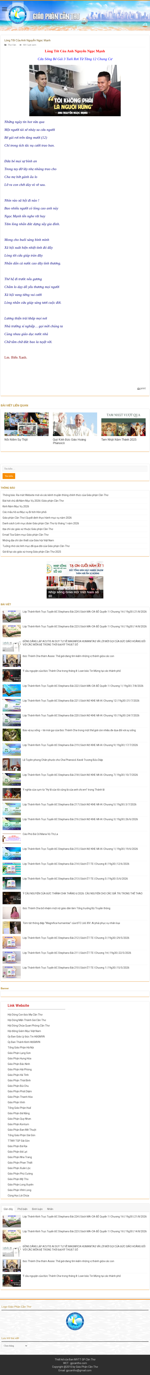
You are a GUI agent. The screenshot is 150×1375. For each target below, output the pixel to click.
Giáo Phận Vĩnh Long (19, 1190)
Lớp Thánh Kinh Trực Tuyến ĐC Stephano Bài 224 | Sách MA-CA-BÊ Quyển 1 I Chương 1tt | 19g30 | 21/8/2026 (85, 611)
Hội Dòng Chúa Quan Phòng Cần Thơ (29, 1025)
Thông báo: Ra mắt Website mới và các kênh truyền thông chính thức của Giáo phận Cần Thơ (55, 495)
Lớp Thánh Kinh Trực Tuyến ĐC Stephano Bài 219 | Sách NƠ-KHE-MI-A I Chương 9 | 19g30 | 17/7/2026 (80, 745)
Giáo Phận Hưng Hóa (19, 1058)
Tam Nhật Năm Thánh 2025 (118, 439)
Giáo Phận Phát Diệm (20, 1091)
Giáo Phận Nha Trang (20, 1157)
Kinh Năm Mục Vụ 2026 (16, 506)
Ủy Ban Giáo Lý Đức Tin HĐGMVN (26, 1036)
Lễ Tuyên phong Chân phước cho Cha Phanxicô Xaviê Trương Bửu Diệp (63, 759)
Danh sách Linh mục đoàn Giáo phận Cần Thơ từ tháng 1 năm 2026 (41, 523)
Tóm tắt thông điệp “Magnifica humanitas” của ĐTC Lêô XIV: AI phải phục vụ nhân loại (71, 923)
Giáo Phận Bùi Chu (18, 1085)
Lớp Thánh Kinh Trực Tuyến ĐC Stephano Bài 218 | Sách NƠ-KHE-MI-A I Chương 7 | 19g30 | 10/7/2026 (80, 774)
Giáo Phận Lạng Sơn (19, 1053)
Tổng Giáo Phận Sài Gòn (21, 1135)
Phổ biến (22, 1209)
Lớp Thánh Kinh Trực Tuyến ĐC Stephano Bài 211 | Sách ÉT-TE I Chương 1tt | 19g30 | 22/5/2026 (77, 952)
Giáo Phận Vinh (16, 1102)
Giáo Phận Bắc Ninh (19, 1063)
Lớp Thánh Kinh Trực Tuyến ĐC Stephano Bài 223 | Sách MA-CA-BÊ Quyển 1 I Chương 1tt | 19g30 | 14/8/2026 (85, 626)
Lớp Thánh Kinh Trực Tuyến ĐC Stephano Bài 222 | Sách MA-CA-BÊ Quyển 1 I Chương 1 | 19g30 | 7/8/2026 (83, 685)
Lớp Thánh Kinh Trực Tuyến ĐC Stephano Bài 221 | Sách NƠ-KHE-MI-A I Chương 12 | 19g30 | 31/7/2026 (81, 700)
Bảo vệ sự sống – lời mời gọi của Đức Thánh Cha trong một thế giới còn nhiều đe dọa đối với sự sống (79, 730)
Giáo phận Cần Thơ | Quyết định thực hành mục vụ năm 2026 (37, 517)
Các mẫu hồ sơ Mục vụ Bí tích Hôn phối (24, 512)
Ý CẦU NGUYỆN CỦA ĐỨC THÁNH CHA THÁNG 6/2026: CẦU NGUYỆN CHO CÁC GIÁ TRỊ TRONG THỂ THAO (82, 893)
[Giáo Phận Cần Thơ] (75, 16)
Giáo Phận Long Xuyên (20, 1184)
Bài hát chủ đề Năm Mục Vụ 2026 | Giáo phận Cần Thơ (33, 500)
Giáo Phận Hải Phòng (20, 1069)
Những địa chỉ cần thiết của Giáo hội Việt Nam (28, 540)
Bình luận (37, 1209)
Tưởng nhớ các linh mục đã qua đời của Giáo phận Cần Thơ (36, 546)
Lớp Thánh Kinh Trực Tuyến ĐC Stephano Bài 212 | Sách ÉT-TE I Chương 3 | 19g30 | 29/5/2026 (76, 937)
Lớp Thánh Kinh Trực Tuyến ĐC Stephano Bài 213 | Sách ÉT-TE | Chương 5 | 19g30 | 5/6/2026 (75, 878)
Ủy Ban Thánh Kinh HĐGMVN (24, 1042)
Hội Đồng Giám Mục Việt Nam (24, 1031)
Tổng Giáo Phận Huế (19, 1107)
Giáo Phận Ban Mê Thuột (22, 1129)
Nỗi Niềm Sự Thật (16, 439)
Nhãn (50, 1209)
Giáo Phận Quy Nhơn (19, 1118)
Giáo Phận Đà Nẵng (19, 1113)
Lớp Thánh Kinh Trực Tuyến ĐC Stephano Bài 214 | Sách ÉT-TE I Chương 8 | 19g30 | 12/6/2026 (76, 863)
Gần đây (8, 1209)
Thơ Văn (12, 45)
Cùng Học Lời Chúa (18, 1195)
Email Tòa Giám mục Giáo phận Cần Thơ (25, 534)
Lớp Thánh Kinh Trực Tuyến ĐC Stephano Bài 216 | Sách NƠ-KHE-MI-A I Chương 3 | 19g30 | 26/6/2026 (80, 819)
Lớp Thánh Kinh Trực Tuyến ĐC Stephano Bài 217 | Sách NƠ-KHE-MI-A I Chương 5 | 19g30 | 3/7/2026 (79, 804)
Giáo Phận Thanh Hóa (20, 1096)
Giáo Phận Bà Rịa (17, 1146)
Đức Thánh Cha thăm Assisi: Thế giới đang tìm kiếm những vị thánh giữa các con (68, 656)
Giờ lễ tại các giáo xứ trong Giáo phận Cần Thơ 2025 (32, 551)
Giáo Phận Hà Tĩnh (18, 1074)
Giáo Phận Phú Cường (20, 1173)
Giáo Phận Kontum (18, 1124)
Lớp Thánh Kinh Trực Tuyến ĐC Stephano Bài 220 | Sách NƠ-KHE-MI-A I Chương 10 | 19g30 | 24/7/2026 (81, 715)
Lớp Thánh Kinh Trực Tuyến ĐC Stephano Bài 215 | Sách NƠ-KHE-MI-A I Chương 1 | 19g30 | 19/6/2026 (80, 848)
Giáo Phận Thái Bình (19, 1080)
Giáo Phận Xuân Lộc (19, 1168)
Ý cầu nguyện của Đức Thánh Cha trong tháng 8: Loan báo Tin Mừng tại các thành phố (72, 670)
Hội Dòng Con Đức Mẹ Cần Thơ (25, 1014)
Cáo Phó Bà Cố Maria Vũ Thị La (40, 834)
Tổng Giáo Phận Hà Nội (21, 1047)
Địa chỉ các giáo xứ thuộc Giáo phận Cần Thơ (28, 529)
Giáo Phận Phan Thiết (20, 1162)
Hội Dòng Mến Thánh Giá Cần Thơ (27, 1020)
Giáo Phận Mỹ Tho (18, 1179)
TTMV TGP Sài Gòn (19, 1140)
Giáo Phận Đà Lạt (17, 1151)
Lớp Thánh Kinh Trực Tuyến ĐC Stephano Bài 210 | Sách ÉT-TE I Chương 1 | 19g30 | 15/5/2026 (76, 967)
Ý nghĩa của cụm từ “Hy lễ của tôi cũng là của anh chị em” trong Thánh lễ (63, 789)
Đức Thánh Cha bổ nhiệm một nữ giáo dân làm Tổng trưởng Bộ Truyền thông (66, 908)
